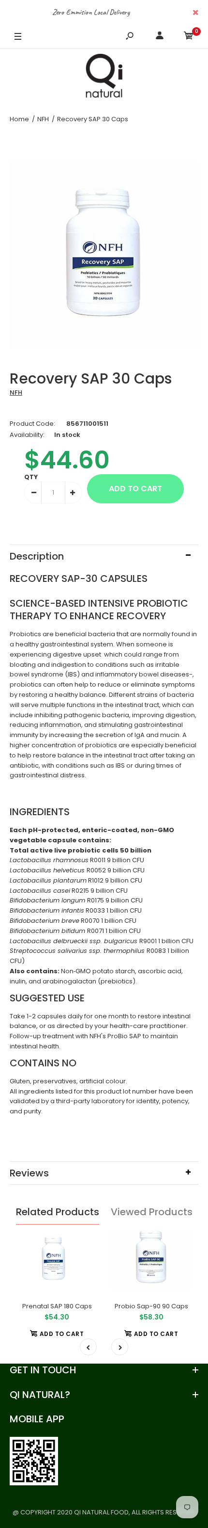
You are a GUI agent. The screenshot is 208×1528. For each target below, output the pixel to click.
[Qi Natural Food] (104, 78)
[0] (188, 37)
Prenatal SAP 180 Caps (57, 1306)
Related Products (57, 1212)
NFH (16, 392)
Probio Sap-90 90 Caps (151, 1306)
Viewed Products (152, 1212)
